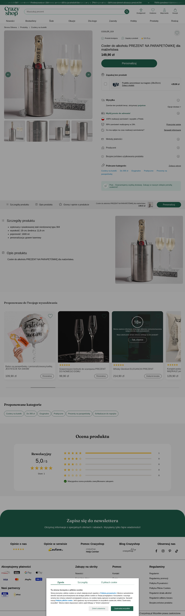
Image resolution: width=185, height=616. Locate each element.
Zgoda (60, 582)
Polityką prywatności (108, 593)
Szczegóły (83, 582)
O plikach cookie (109, 582)
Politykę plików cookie (64, 601)
